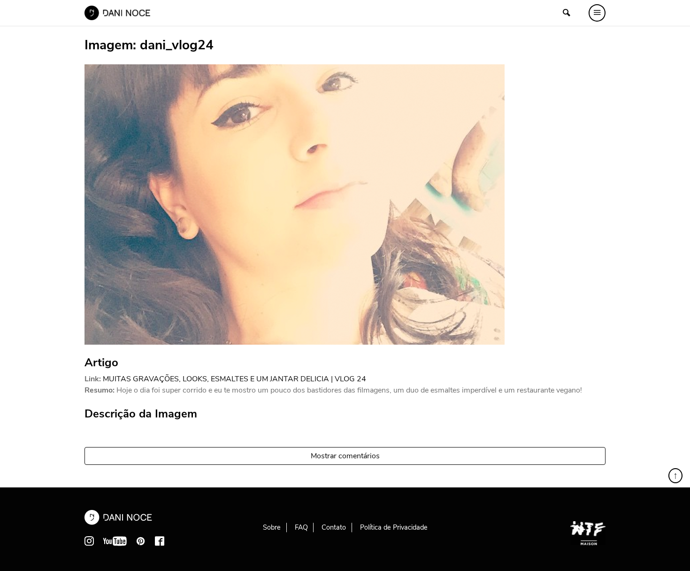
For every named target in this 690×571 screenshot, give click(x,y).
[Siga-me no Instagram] (89, 541)
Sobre (272, 527)
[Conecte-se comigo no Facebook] (159, 541)
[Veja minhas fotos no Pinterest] (141, 541)
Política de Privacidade (394, 527)
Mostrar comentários (345, 456)
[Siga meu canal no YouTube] (115, 541)
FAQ (301, 527)
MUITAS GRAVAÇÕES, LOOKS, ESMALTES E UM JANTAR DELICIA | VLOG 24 (234, 379)
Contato (334, 527)
